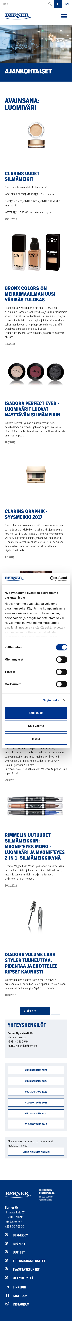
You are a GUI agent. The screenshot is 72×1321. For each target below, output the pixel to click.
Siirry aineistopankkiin (36, 1151)
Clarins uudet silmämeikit (22, 176)
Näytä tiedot (51, 700)
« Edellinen (30, 1011)
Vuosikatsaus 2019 (36, 1124)
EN (67, 4)
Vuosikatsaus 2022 (36, 1091)
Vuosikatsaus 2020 (36, 1113)
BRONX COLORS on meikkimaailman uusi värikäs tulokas (30, 294)
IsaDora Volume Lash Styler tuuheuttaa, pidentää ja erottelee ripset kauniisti (31, 963)
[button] (64, 16)
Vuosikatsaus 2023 (36, 1080)
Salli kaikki (36, 712)
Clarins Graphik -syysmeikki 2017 (26, 514)
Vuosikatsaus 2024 (36, 1070)
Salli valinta (36, 725)
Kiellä (36, 738)
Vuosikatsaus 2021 (36, 1102)
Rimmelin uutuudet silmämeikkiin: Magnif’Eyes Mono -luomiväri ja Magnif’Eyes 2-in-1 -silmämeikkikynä (35, 846)
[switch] (61, 659)
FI (58, 4)
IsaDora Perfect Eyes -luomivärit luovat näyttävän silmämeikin (32, 409)
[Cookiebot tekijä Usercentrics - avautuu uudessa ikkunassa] (50, 578)
